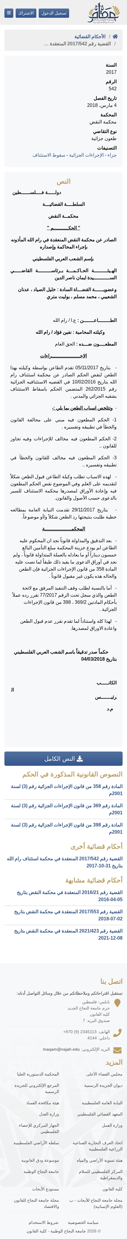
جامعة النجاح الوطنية (41, 1171)
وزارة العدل (49, 1114)
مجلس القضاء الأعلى (104, 1074)
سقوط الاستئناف (48, 155)
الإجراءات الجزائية (86, 155)
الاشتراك (26, 13)
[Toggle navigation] (8, 13)
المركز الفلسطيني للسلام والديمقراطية (101, 1174)
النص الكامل (60, 758)
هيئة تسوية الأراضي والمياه (100, 1160)
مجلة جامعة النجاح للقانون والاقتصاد (36, 1203)
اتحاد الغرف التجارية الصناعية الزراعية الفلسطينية (98, 1145)
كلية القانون (112, 1189)
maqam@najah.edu (61, 1049)
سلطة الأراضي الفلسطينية (36, 1142)
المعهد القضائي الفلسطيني (100, 1114)
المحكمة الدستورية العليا (38, 1074)
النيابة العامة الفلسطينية (102, 1102)
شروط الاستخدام (43, 1222)
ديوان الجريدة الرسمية (103, 1085)
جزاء (112, 155)
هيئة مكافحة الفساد (42, 1102)
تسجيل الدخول (53, 13)
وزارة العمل (112, 1125)
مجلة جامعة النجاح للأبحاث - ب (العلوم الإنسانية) (96, 1203)
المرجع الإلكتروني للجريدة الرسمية (36, 1088)
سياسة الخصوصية (83, 1222)
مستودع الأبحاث (45, 1189)
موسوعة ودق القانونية (40, 1160)
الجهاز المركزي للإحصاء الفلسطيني (39, 1128)
